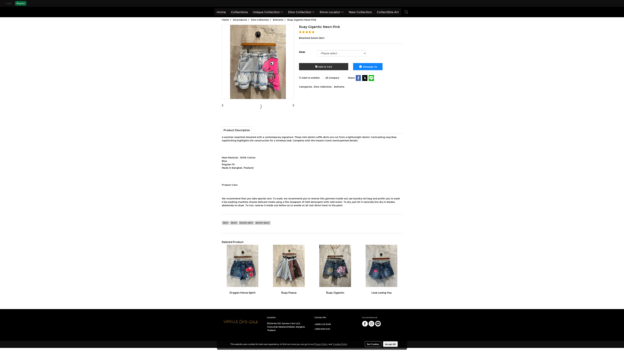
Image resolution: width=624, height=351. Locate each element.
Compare (333, 77)
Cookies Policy (340, 344)
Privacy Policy (321, 344)
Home (221, 12)
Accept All (390, 344)
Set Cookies (373, 344)
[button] (406, 12)
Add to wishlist (310, 77)
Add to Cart (325, 66)
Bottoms (339, 86)
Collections (239, 12)
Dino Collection (300, 12)
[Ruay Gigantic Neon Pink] (258, 62)
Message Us (369, 66)
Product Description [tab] (237, 130)
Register (21, 3)
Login (9, 3)
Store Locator (330, 12)
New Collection (360, 12)
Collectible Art (388, 12)
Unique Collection (266, 12)
